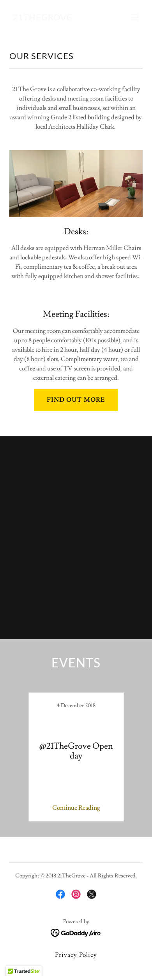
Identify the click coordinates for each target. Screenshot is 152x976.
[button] (135, 17)
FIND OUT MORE (76, 400)
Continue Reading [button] (76, 808)
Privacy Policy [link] (76, 955)
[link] (42, 18)
